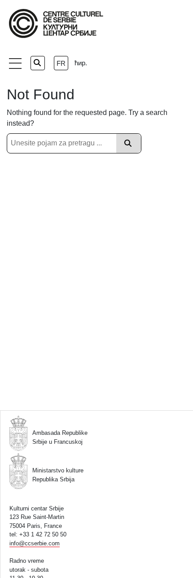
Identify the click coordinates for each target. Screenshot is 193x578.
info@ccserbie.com (34, 543)
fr (61, 63)
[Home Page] (56, 23)
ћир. (81, 63)
